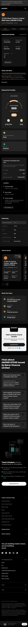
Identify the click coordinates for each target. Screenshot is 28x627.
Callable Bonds (5, 522)
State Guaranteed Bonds (8, 519)
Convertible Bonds (6, 524)
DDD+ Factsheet (5, 578)
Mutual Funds (5, 567)
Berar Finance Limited (6, 75)
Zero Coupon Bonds (7, 504)
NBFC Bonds (5, 507)
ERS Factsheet (5, 576)
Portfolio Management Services (9, 570)
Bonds (3, 562)
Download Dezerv (14, 483)
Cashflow (22, 28)
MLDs (3, 510)
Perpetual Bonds (6, 501)
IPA (2, 565)
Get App (24, 624)
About (5, 28)
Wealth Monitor (5, 573)
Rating (14, 28)
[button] (14, 498)
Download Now (14, 344)
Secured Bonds (5, 513)
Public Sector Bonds (7, 516)
